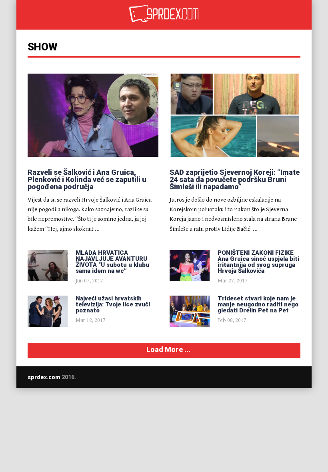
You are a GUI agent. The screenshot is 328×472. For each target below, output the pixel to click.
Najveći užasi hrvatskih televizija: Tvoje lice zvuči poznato (113, 304)
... (97, 228)
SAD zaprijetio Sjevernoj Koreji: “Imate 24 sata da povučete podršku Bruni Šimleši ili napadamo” (235, 179)
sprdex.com (44, 377)
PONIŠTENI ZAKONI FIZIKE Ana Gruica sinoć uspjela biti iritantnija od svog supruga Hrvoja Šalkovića (258, 261)
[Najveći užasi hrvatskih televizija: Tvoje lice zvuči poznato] (48, 311)
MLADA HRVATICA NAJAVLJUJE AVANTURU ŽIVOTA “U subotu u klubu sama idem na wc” (112, 261)
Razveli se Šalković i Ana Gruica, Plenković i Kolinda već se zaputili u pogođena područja (87, 179)
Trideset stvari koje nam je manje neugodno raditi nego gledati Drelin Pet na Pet (258, 304)
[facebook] (282, 377)
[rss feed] (297, 377)
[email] (266, 377)
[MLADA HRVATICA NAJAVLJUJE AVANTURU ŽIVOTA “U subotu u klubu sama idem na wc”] (48, 265)
